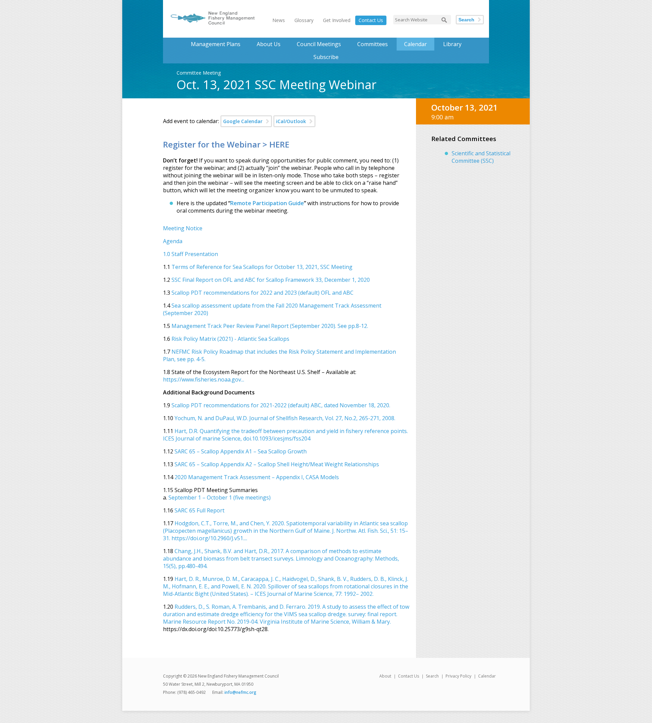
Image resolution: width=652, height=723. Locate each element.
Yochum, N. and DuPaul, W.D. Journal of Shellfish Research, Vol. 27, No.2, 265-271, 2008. (285, 418)
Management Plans (215, 44)
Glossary (303, 20)
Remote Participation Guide (267, 203)
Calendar (415, 44)
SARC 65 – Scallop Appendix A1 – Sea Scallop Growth (241, 451)
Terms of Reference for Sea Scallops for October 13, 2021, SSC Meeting (261, 267)
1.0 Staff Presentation (191, 254)
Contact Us (371, 20)
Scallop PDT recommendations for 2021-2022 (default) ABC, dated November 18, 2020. (280, 405)
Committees (372, 44)
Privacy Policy (458, 676)
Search (466, 19)
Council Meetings (319, 44)
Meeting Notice (182, 228)
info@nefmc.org (240, 692)
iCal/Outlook (291, 121)
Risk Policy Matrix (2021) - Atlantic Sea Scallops (230, 339)
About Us (268, 44)
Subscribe (326, 57)
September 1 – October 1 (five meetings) (219, 497)
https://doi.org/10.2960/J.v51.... (209, 538)
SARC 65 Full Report (199, 510)
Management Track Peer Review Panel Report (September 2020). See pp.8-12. (269, 326)
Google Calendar (242, 121)
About (385, 676)
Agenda (172, 241)
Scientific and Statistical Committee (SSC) (481, 157)
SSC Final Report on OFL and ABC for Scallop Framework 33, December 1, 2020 (270, 280)
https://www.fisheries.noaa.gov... (203, 379)
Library (452, 44)
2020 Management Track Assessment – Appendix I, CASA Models (257, 477)
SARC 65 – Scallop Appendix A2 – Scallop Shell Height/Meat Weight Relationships (277, 464)
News (278, 20)
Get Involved (336, 20)
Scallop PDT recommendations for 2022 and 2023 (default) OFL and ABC (262, 292)
